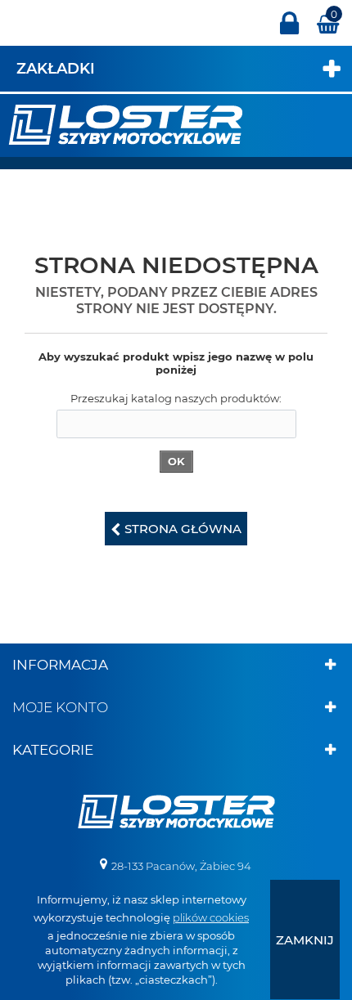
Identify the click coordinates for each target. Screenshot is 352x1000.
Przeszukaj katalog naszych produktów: (176, 398)
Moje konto (60, 707)
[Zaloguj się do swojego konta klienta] (289, 31)
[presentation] (305, 939)
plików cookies (211, 917)
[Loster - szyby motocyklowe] (125, 123)
